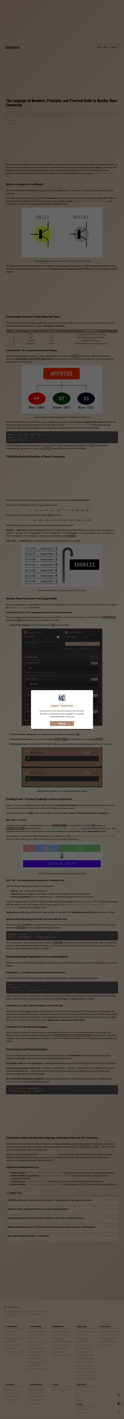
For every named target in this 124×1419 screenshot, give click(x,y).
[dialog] (62, 709)
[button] (62, 723)
